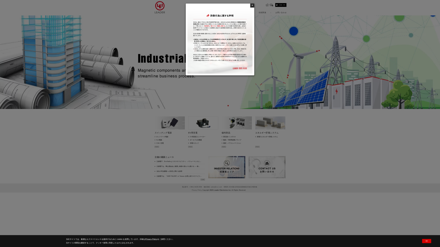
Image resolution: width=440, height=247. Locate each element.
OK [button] (427, 241)
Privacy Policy (151, 239)
